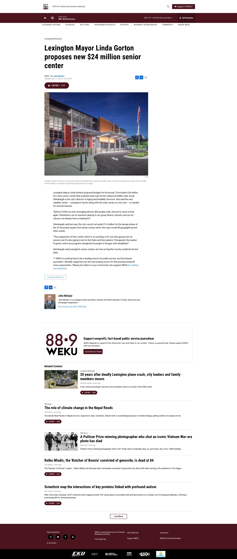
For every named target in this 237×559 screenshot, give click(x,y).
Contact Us (164, 533)
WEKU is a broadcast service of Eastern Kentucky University (110, 533)
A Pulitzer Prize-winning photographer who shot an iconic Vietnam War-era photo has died (136, 439)
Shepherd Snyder (86, 383)
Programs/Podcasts (104, 25)
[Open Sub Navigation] (44, 29)
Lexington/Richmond (52, 38)
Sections (84, 25)
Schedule (70, 25)
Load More (118, 516)
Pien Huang (48, 491)
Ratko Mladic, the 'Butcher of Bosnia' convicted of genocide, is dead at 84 (99, 460)
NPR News (48, 404)
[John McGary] (50, 301)
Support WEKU (132, 538)
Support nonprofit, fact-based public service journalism (118, 338)
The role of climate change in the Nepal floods (78, 408)
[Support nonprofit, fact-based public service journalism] (62, 345)
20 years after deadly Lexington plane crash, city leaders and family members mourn (130, 376)
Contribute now (93, 351)
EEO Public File (132, 533)
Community (167, 25)
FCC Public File (100, 539)
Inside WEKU (184, 25)
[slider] (56, 18)
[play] (45, 18)
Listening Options (51, 25)
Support (124, 25)
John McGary (59, 76)
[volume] (52, 18)
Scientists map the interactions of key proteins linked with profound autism (100, 487)
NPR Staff (83, 445)
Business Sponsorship (145, 25)
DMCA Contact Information (170, 538)
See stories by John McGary (72, 306)
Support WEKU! (185, 6)
